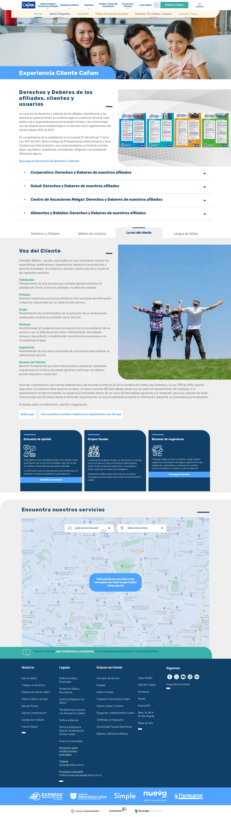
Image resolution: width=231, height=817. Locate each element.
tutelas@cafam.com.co (71, 765)
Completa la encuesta (51, 480)
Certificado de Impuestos (110, 720)
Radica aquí (27, 414)
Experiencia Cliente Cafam (36, 692)
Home (27, 23)
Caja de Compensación (34, 713)
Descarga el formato (179, 474)
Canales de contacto (33, 720)
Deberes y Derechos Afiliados (112, 733)
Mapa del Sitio (145, 723)
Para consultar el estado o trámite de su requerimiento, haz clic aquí (81, 414)
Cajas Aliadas (145, 678)
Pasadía (101, 685)
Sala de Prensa (30, 706)
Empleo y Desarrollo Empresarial (108, 5)
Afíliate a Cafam (174, 5)
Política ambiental (68, 720)
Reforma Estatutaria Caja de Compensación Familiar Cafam (71, 731)
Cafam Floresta (105, 692)
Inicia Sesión (146, 5)
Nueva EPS (144, 705)
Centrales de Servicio (108, 678)
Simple (141, 698)
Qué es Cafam (29, 678)
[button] (38, 14)
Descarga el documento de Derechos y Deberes (49, 161)
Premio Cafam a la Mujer (35, 699)
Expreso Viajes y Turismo (110, 706)
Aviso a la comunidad (70, 741)
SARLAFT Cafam (147, 685)
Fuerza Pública (30, 726)
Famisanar (143, 691)
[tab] (45, 232)
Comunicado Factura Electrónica (114, 726)
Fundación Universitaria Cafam (113, 699)
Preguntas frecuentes (178, 684)
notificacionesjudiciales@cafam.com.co (80, 775)
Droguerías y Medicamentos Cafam (115, 713)
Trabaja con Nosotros (33, 685)
